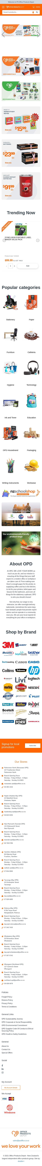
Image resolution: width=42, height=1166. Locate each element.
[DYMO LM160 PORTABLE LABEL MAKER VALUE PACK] (21, 229)
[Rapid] (8, 704)
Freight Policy (7, 997)
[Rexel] (33, 704)
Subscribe (32, 745)
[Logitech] (33, 679)
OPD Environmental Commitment (14, 1025)
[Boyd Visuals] (21, 653)
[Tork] (21, 721)
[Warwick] (33, 721)
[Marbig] (8, 687)
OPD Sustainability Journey (12, 1019)
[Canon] (21, 662)
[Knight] (8, 678)
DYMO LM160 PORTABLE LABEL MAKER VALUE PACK (18, 238)
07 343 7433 (8, 927)
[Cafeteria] (31, 338)
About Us (5, 1046)
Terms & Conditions (9, 1007)
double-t (21, 1161)
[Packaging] (31, 436)
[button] (3, 34)
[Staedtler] (8, 721)
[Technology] (31, 371)
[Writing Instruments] (10, 469)
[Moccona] (21, 687)
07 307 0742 (8, 955)
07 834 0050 (8, 871)
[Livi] (21, 679)
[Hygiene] (10, 371)
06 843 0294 (8, 815)
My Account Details (10, 1087)
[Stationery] (10, 305)
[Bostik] (8, 653)
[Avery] (21, 645)
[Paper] (31, 305)
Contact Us (6, 1049)
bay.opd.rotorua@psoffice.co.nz (15, 924)
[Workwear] (31, 469)
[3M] (8, 645)
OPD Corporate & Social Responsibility (17, 1022)
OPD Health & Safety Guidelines (14, 1034)
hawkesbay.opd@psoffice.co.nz (15, 811)
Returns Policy (7, 1000)
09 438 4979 (8, 983)
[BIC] (33, 645)
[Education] (31, 403)
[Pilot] (33, 696)
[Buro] (8, 662)
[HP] (33, 670)
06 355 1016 (8, 787)
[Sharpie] (33, 713)
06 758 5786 (8, 843)
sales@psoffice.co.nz (21, 1141)
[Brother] (33, 653)
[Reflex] (21, 704)
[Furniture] (10, 338)
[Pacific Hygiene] (21, 695)
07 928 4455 (8, 899)
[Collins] (8, 670)
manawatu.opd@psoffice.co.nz (14, 783)
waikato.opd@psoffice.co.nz (13, 868)
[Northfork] (8, 696)
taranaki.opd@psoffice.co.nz (14, 840)
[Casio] (33, 662)
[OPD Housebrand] (10, 436)
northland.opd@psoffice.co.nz (14, 980)
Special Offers (7, 1053)
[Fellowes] (21, 670)
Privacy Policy (7, 1003)
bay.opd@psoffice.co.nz (12, 896)
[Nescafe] (33, 687)
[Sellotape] (21, 712)
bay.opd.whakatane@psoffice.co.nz (16, 952)
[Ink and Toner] (10, 403)
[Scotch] (8, 713)
